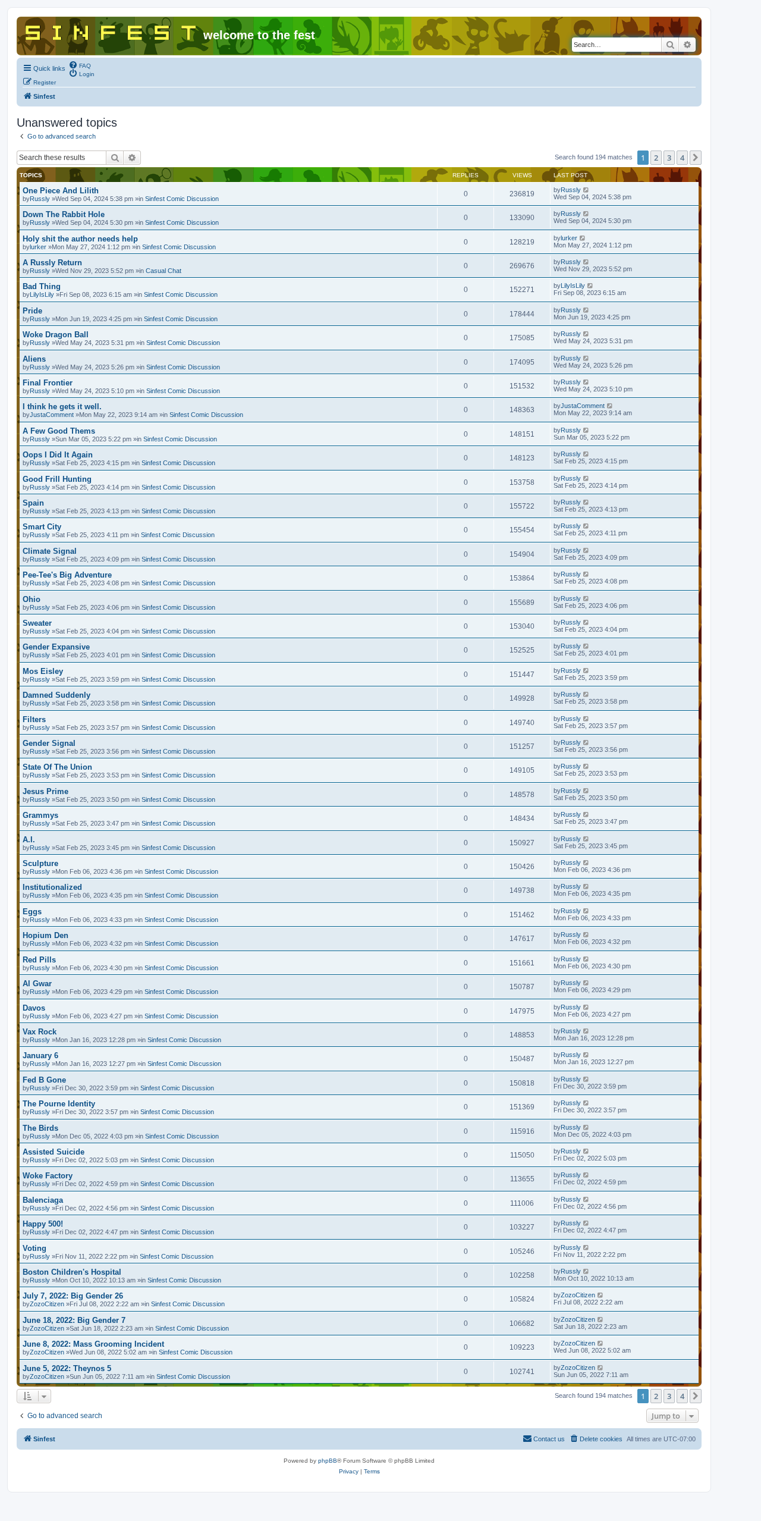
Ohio (31, 599)
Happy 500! (43, 1223)
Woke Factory (48, 1175)
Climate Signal (50, 551)
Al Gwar (37, 983)
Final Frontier (48, 382)
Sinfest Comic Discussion (182, 198)
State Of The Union (57, 767)
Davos (34, 1007)
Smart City (42, 526)
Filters (34, 719)
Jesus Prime (45, 791)
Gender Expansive (56, 646)
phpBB (327, 1460)
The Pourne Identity (59, 1103)
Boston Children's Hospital (72, 1272)
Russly (40, 198)
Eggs (32, 911)
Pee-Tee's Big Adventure (67, 574)
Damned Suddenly (56, 695)
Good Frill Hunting (57, 479)
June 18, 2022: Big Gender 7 (74, 1320)
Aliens (34, 359)
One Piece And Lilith (61, 190)
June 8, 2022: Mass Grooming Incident (93, 1344)
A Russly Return (52, 262)
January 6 (40, 1055)
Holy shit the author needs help (80, 238)
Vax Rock (39, 1031)
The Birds (40, 1128)
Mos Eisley (43, 671)
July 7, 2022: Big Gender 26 (73, 1295)
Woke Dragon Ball (56, 334)
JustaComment (52, 414)
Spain (33, 502)
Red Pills (39, 959)
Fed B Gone (44, 1079)
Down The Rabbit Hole (64, 214)
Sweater (37, 623)
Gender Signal (49, 743)
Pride (32, 310)
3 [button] (669, 157)
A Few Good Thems (59, 430)
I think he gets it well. (62, 406)
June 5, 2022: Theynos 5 (67, 1368)
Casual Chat (163, 270)
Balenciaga (43, 1200)
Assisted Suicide (53, 1151)
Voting (34, 1248)
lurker (38, 246)
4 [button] (682, 157)
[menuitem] (79, 65)
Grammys (40, 815)
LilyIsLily (42, 294)
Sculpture (40, 863)
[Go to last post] (586, 189)
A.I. (29, 839)
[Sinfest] (111, 30)
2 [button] (656, 157)
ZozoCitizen (47, 1303)
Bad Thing (42, 286)
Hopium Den (45, 935)
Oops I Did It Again (58, 454)
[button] (696, 157)
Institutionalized (52, 887)
